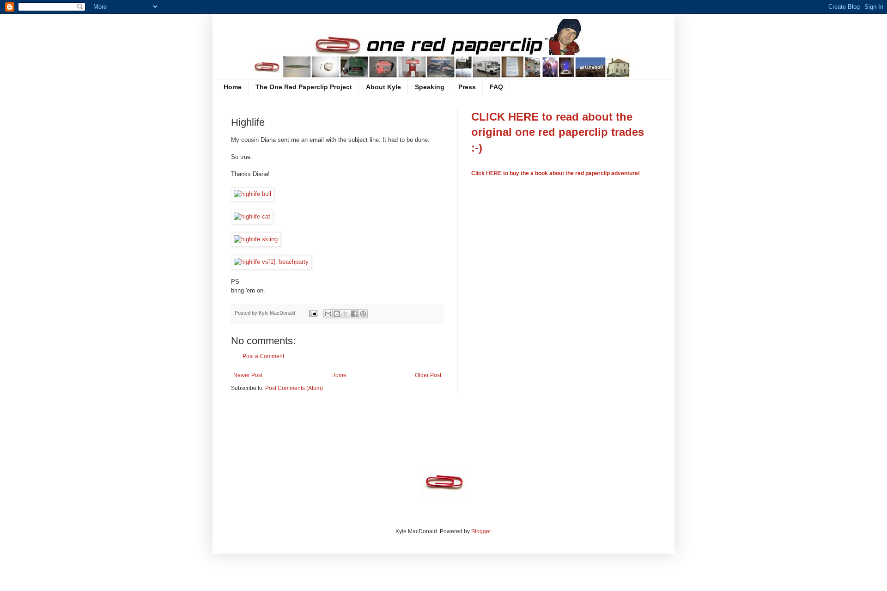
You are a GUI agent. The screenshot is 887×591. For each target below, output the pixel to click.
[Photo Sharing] (252, 193)
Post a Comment (263, 356)
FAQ (496, 87)
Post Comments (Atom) (294, 388)
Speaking (429, 87)
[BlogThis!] (336, 313)
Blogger (481, 531)
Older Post (428, 375)
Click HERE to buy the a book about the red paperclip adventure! (555, 173)
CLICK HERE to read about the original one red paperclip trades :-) (557, 132)
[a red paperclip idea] (443, 496)
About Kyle (383, 87)
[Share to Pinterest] (363, 313)
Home (233, 87)
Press (467, 87)
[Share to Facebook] (354, 313)
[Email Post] (313, 313)
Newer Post (247, 375)
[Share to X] (345, 313)
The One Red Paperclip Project (303, 87)
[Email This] (328, 313)
